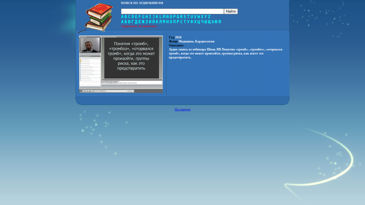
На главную (183, 109)
